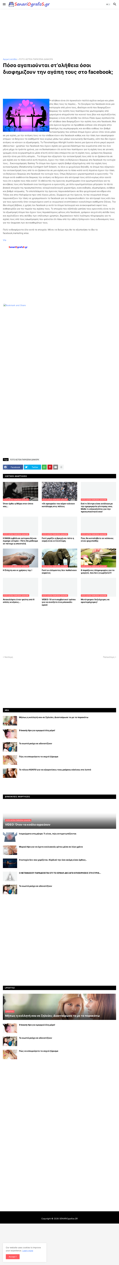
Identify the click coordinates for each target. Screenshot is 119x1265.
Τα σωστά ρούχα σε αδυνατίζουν (35, 743)
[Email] (55, 467)
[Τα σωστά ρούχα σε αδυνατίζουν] (10, 747)
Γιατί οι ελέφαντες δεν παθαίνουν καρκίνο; (59, 571)
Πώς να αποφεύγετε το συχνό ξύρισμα (38, 756)
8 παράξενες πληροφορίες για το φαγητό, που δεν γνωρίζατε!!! (98, 571)
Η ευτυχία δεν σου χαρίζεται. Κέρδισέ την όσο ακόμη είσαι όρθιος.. (53, 860)
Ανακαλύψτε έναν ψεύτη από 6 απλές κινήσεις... (18, 600)
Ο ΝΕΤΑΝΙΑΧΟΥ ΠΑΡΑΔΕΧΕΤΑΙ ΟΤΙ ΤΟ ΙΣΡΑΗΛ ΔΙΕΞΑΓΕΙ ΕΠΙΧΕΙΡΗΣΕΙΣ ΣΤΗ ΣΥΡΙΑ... (60, 873)
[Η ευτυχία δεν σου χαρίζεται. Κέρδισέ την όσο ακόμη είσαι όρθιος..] (10, 863)
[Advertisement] (59, 33)
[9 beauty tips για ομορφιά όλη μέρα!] (10, 734)
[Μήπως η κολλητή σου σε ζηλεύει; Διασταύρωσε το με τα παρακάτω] (10, 720)
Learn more (27, 1250)
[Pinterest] (49, 467)
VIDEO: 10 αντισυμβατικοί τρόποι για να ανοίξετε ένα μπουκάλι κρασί (59, 602)
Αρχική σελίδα (10, 59)
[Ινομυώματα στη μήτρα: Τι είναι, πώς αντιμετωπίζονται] (10, 837)
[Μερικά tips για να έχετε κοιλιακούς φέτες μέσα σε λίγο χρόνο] (10, 850)
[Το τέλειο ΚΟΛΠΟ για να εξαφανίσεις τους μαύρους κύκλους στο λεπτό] (10, 773)
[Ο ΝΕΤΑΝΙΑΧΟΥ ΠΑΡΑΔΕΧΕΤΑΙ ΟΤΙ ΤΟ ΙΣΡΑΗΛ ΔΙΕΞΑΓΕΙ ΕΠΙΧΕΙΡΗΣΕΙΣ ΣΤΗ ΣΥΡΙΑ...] (10, 876)
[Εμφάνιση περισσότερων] (61, 467)
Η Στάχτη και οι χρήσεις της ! (17, 570)
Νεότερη (8, 657)
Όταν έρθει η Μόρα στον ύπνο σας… (18, 504)
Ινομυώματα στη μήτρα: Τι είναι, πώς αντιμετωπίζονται (47, 833)
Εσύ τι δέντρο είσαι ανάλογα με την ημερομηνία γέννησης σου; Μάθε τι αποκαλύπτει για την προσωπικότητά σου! (97, 507)
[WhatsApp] (44, 467)
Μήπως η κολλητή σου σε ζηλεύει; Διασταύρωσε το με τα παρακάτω (53, 717)
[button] (4, 4)
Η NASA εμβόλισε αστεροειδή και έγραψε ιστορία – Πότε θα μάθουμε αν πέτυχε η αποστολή (20, 541)
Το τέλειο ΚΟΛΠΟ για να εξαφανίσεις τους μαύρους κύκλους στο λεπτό (55, 769)
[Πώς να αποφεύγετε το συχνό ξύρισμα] (10, 760)
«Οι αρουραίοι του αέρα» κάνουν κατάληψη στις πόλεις (58, 504)
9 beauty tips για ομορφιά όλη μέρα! (37, 730)
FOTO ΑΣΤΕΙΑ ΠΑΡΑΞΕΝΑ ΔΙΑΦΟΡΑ (36, 59)
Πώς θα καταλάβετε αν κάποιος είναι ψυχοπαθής (97, 539)
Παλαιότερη (109, 657)
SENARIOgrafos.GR (68, 1218)
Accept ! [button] (13, 1256)
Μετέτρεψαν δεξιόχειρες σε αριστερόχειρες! (95, 600)
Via (4, 240)
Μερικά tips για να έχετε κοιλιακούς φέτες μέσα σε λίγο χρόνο (51, 846)
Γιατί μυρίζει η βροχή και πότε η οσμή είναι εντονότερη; (58, 539)
